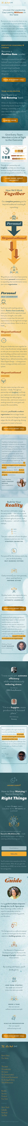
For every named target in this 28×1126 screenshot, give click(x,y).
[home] (7, 3)
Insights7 (15, 392)
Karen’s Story (5, 1055)
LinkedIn (4, 1110)
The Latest (4, 1066)
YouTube (4, 1115)
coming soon (9, 120)
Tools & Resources (7, 1082)
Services (4, 1093)
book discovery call (13, 79)
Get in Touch (5, 1107)
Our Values (5, 1058)
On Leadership (6, 1069)
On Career (4, 1072)
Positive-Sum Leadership (15, 310)
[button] (25, 3)
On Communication (7, 1074)
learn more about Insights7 (14, 179)
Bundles (4, 1091)
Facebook (4, 1112)
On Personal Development (9, 1077)
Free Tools (4, 1099)
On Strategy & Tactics (8, 1080)
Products (4, 1096)
